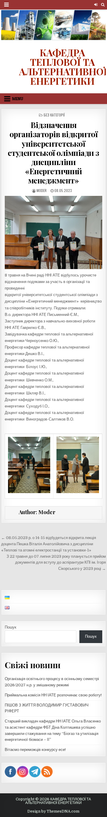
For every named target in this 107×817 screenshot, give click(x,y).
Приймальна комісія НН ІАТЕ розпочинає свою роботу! (53, 695)
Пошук (10, 627)
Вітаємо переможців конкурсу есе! (35, 749)
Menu (15, 4)
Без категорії (54, 114)
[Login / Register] (96, 4)
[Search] (103, 4)
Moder (42, 190)
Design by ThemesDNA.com (53, 811)
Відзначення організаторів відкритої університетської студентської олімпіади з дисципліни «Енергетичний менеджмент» (53, 153)
